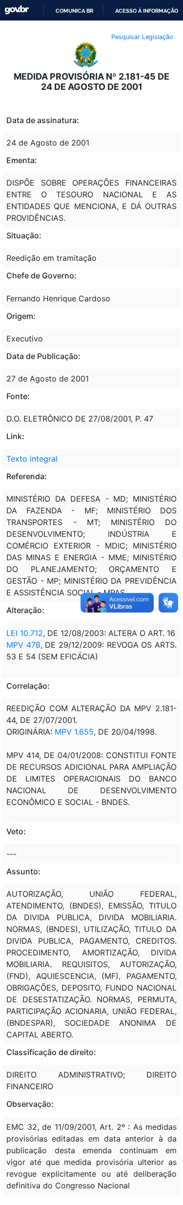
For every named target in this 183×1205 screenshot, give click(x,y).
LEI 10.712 (24, 633)
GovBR (16, 10)
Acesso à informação (146, 10)
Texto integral (32, 459)
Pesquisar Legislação (142, 37)
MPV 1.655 (74, 732)
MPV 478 (23, 645)
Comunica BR (74, 10)
